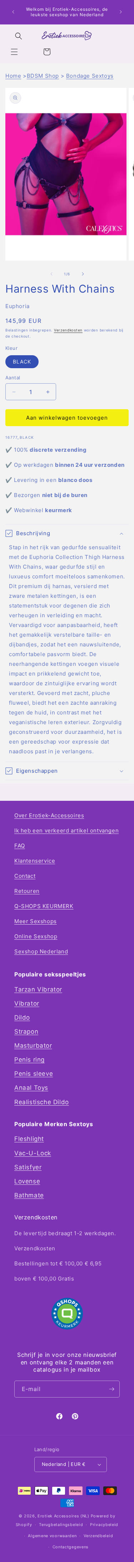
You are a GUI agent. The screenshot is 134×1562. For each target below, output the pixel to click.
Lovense (27, 1181)
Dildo (22, 1017)
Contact (24, 875)
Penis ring (29, 1059)
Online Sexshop (35, 936)
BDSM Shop (43, 75)
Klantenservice (34, 860)
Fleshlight (29, 1138)
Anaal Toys (31, 1087)
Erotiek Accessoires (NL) (63, 1515)
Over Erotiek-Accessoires (49, 815)
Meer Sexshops (35, 921)
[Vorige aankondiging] (13, 12)
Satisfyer (27, 1167)
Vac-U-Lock (32, 1153)
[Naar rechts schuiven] (83, 274)
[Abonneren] (111, 1389)
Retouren (27, 891)
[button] (14, 52)
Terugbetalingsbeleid (61, 1524)
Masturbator (33, 1045)
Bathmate (29, 1195)
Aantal (12, 377)
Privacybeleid (104, 1524)
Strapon (26, 1031)
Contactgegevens (71, 1546)
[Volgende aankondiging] (121, 12)
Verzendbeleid (98, 1535)
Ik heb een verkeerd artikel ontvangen (66, 830)
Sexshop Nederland (41, 951)
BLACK (22, 361)
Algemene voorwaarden (52, 1535)
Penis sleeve (33, 1073)
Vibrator (26, 1003)
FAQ (19, 845)
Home (13, 75)
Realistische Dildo (41, 1102)
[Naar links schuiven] (51, 274)
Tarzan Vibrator (38, 989)
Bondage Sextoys (90, 75)
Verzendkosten (68, 330)
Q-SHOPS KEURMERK (44, 906)
